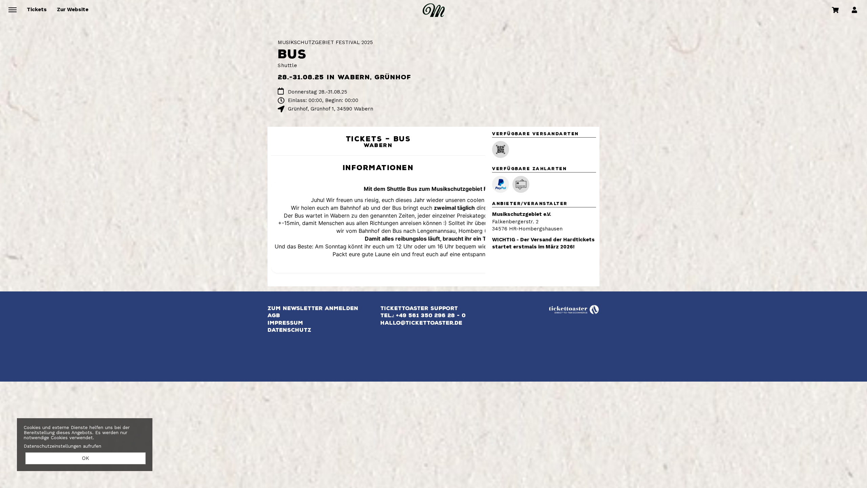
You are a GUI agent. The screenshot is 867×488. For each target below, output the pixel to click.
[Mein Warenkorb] (835, 10)
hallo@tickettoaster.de (421, 323)
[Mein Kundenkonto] (854, 10)
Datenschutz (289, 330)
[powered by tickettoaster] (574, 308)
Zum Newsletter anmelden (313, 308)
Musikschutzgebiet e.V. (521, 214)
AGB (274, 315)
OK (85, 458)
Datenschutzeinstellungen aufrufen (62, 446)
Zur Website (72, 9)
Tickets (37, 9)
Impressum (285, 323)
